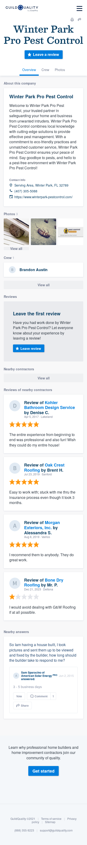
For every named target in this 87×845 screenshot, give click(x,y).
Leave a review (46, 54)
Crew (45, 69)
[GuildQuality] (22, 8)
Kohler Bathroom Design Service (49, 405)
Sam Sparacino (31, 672)
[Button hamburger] (79, 8)
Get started (43, 771)
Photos (60, 69)
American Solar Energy (36, 676)
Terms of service (51, 819)
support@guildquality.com (56, 830)
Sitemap (50, 822)
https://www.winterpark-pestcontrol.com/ (43, 197)
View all (16, 248)
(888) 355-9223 (24, 830)
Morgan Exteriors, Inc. (42, 525)
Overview (29, 69)
